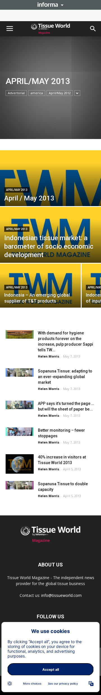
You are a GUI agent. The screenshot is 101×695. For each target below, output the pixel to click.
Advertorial (16, 93)
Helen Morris (48, 356)
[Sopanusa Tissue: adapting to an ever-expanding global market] (20, 372)
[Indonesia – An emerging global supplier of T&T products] (40, 289)
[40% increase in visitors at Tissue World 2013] (20, 464)
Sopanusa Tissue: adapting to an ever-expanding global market (65, 377)
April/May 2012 (60, 93)
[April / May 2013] (50, 202)
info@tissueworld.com (61, 595)
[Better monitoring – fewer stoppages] (20, 431)
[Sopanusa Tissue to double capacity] (20, 485)
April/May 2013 (16, 189)
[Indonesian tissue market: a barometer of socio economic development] (50, 238)
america (37, 93)
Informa (50, 4)
